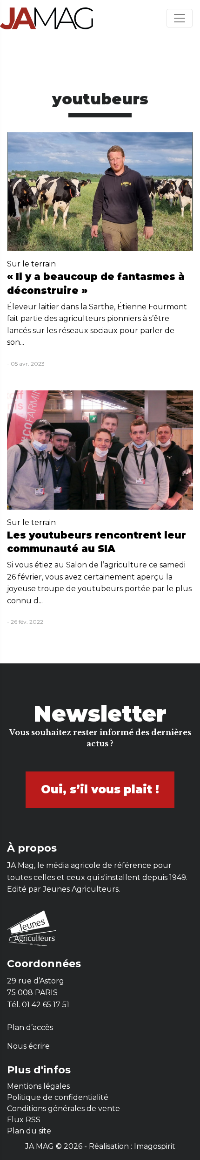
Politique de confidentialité (57, 1097)
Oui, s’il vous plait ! (100, 789)
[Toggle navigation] (180, 18)
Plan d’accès (30, 1027)
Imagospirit (154, 1146)
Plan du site (29, 1130)
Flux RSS (23, 1119)
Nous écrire (28, 1046)
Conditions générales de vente (63, 1108)
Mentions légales (38, 1086)
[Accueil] (46, 18)
